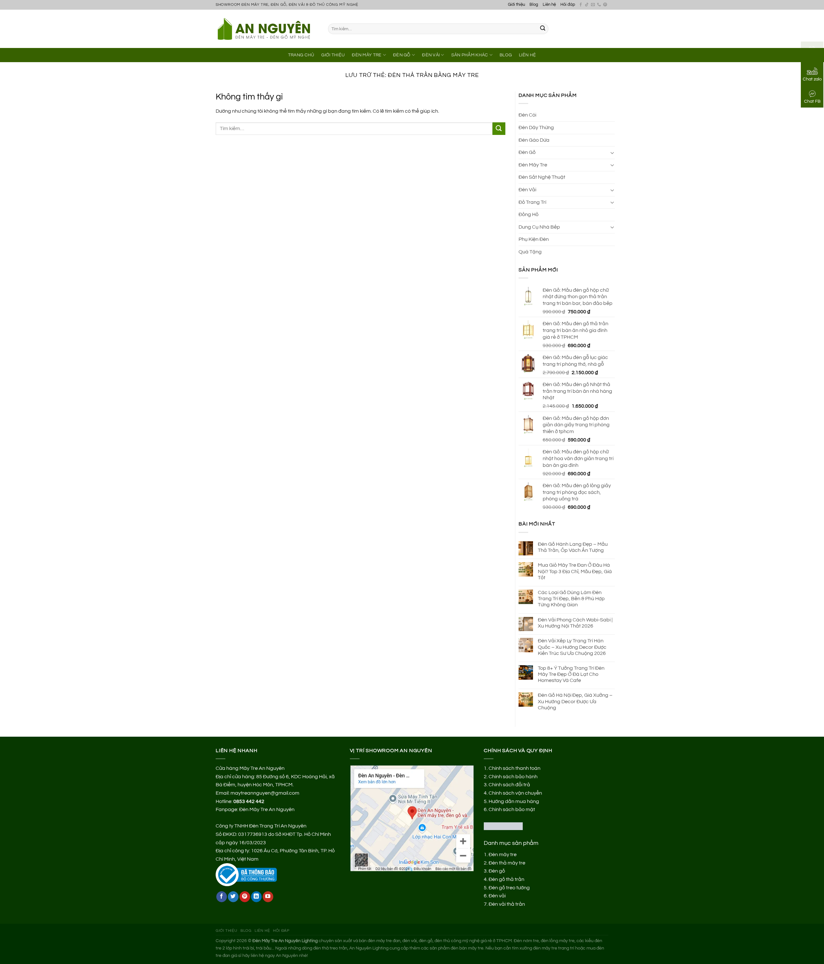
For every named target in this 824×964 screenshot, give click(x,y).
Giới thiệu (516, 5)
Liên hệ (549, 5)
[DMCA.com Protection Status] (503, 825)
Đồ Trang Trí (532, 202)
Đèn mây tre (503, 854)
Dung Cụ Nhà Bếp (539, 227)
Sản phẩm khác (469, 54)
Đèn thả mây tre (507, 862)
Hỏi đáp (567, 5)
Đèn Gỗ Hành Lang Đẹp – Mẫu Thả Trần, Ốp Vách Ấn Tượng (573, 547)
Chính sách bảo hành (513, 776)
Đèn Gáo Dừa (534, 140)
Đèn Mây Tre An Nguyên (267, 809)
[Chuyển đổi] (612, 152)
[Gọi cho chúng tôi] (599, 5)
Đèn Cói (527, 115)
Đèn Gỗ (402, 54)
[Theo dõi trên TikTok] (587, 5)
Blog (533, 5)
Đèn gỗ (497, 871)
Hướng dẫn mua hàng (514, 801)
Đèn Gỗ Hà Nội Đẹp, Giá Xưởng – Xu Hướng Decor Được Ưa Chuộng (575, 701)
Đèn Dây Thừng (536, 127)
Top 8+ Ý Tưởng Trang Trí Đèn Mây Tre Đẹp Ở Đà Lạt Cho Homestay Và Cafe (571, 674)
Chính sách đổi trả (509, 784)
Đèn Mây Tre (366, 54)
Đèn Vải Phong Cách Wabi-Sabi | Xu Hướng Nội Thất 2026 (575, 622)
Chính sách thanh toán (514, 768)
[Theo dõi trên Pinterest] (605, 5)
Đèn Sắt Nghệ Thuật (542, 177)
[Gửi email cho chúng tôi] (593, 5)
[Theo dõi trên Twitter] (233, 896)
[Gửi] (542, 29)
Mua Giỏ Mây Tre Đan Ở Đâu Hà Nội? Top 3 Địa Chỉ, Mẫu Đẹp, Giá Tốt (575, 571)
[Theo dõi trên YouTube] (268, 896)
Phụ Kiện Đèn (534, 239)
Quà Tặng (530, 251)
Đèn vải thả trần (507, 904)
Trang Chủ (301, 54)
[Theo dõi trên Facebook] (581, 5)
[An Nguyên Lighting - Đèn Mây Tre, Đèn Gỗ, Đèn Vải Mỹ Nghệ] (267, 29)
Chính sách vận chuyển (515, 793)
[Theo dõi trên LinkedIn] (256, 896)
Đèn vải (497, 895)
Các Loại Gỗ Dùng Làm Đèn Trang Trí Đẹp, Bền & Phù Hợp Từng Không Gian (571, 598)
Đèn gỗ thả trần (506, 879)
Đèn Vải (431, 54)
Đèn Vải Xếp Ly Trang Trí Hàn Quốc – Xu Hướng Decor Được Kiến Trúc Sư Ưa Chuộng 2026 (572, 647)
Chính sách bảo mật (512, 809)
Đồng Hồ (528, 214)
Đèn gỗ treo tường (509, 887)
